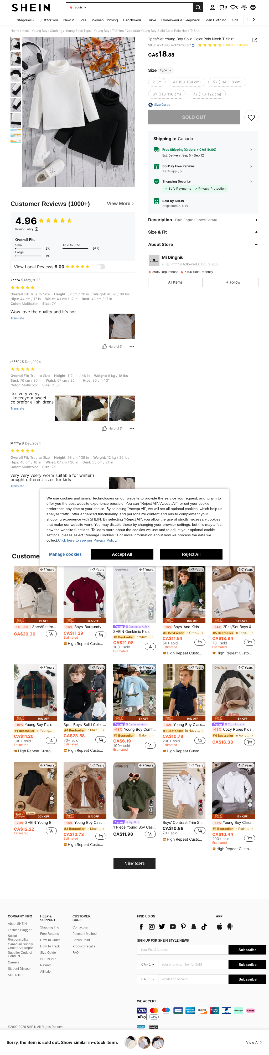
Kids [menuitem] (235, 20)
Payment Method (85, 934)
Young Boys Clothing (47, 31)
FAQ (76, 953)
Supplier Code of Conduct (20, 954)
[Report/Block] (132, 347)
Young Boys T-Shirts (109, 31)
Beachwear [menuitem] (132, 20)
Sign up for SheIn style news (163, 940)
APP (219, 916)
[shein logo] (31, 7)
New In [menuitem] (68, 20)
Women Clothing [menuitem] (105, 20)
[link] (222, 7)
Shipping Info (49, 927)
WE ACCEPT (146, 1001)
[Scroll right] (254, 20)
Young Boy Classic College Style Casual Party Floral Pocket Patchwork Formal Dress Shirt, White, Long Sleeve (234, 822)
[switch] (100, 266)
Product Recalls (84, 946)
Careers (13, 962)
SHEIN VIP (48, 959)
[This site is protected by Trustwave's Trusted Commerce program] (141, 1027)
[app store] (219, 929)
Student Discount (20, 969)
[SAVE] (251, 117)
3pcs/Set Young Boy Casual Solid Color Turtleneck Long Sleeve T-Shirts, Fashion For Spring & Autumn (35, 627)
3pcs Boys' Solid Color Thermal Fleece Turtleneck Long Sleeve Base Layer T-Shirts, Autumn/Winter (85, 725)
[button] (244, 7)
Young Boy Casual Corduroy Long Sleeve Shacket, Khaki (85, 822)
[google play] (229, 929)
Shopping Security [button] (176, 181)
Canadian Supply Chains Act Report (21, 946)
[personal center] (212, 7)
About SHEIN (17, 924)
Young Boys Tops (78, 31)
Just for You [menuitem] (49, 20)
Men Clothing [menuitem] (215, 20)
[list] (174, 927)
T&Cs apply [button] (170, 171)
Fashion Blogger (20, 930)
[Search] (198, 7)
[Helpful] (104, 347)
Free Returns (49, 934)
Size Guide (48, 953)
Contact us (80, 927)
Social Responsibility (18, 937)
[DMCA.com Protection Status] (153, 1027)
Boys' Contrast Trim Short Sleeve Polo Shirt (184, 822)
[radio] (156, 82)
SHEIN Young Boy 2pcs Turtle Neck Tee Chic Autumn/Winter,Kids (36, 822)
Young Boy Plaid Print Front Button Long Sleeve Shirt (36, 725)
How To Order (50, 940)
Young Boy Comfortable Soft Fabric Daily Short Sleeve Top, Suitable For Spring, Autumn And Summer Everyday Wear (135, 729)
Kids (25, 31)
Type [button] (163, 70)
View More (134, 863)
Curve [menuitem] (151, 20)
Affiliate (45, 971)
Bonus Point (81, 940)
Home (15, 31)
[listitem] (35, 607)
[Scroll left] (247, 20)
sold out (194, 117)
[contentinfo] (201, 1013)
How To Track (50, 946)
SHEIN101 (15, 975)
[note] (35, 620)
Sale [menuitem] (83, 20)
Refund (45, 965)
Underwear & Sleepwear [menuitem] (180, 20)
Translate (17, 318)
